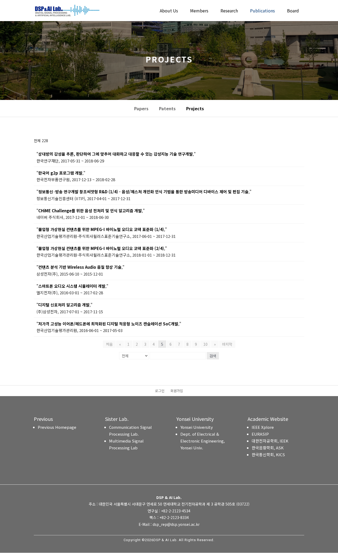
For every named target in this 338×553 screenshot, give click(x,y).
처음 (109, 344)
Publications (262, 11)
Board (293, 11)
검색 (212, 355)
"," (116, 154)
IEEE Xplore (263, 427)
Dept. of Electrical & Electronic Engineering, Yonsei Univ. (202, 440)
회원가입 (176, 391)
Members (199, 11)
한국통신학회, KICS (268, 454)
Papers (141, 108)
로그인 (160, 391)
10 (205, 344)
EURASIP (260, 434)
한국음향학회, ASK (268, 447)
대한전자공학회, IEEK (270, 441)
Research (229, 11)
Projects (195, 108)
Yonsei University (196, 427)
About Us (169, 11)
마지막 (227, 344)
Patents (167, 108)
